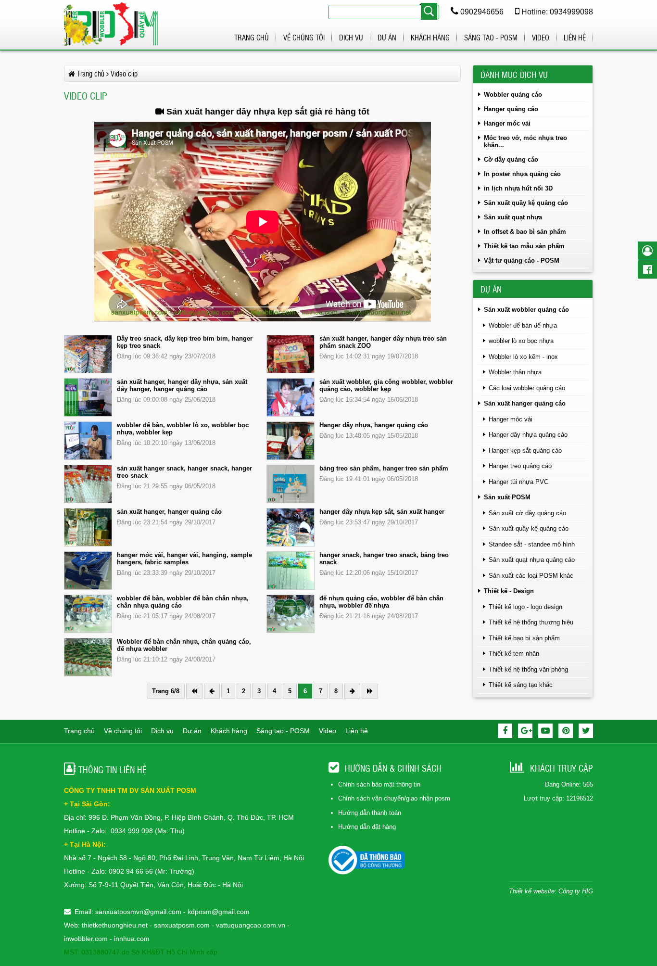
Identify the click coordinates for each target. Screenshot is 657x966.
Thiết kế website (532, 891)
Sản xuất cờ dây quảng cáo (527, 513)
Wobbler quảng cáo (513, 94)
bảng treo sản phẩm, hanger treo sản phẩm (383, 468)
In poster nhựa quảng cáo (522, 174)
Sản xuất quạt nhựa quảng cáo (532, 559)
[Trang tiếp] (352, 691)
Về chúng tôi (304, 37)
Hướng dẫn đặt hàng (367, 826)
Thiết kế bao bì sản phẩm (524, 638)
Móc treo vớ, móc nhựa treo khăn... (525, 141)
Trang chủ (251, 37)
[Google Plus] (525, 731)
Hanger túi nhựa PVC (518, 481)
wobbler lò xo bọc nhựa (521, 340)
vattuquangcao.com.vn (250, 925)
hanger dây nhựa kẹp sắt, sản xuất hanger (381, 511)
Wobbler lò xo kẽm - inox (523, 356)
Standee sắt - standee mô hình (532, 544)
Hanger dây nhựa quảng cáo (528, 434)
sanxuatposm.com (182, 925)
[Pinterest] (565, 731)
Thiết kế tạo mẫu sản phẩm (524, 246)
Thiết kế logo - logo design (525, 606)
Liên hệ (575, 37)
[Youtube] (545, 731)
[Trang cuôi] (370, 691)
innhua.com (132, 938)
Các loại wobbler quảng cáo (527, 388)
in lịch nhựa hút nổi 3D (518, 188)
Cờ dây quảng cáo (511, 159)
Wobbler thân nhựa (515, 372)
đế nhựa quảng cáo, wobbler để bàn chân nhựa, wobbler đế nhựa (381, 602)
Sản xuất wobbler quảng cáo (526, 309)
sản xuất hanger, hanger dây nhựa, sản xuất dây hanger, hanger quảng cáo (182, 385)
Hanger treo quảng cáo (520, 466)
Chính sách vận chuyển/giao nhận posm (394, 798)
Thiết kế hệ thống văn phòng (528, 669)
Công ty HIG (575, 891)
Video (540, 37)
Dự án (387, 37)
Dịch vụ (351, 37)
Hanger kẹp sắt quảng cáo (525, 450)
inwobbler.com (87, 938)
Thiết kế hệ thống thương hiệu (531, 622)
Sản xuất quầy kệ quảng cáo (526, 202)
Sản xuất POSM (507, 497)
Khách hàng (430, 37)
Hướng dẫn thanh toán (369, 812)
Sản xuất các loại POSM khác (531, 575)
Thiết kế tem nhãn (514, 653)
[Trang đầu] (194, 691)
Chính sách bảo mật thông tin (379, 784)
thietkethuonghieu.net (115, 925)
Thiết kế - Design (509, 591)
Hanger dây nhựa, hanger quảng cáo (373, 425)
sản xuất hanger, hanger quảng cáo (169, 511)
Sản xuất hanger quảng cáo (525, 403)
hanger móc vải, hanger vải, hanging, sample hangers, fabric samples (184, 558)
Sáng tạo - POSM (491, 37)
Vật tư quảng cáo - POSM (521, 260)
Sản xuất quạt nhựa (513, 217)
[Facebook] (505, 731)
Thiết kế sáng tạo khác (521, 684)
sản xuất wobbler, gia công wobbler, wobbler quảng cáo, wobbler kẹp (386, 385)
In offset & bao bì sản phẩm (525, 231)
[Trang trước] (212, 691)
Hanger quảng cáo (511, 109)
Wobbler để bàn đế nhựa (523, 325)
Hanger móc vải (507, 123)
